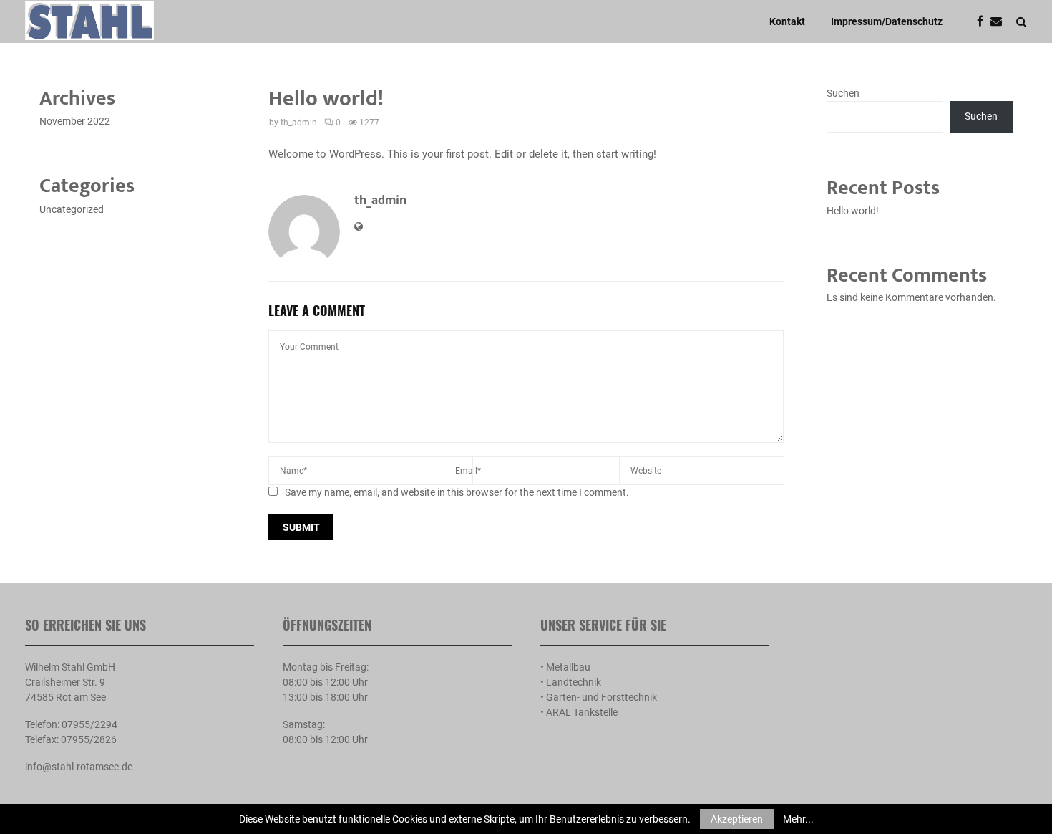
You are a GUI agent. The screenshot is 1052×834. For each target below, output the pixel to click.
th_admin (299, 123)
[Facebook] (983, 21)
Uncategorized (71, 209)
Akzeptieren (737, 819)
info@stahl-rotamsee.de (78, 766)
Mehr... (798, 819)
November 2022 (74, 121)
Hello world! (853, 210)
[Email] (999, 21)
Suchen (843, 93)
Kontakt (787, 21)
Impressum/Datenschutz (887, 21)
